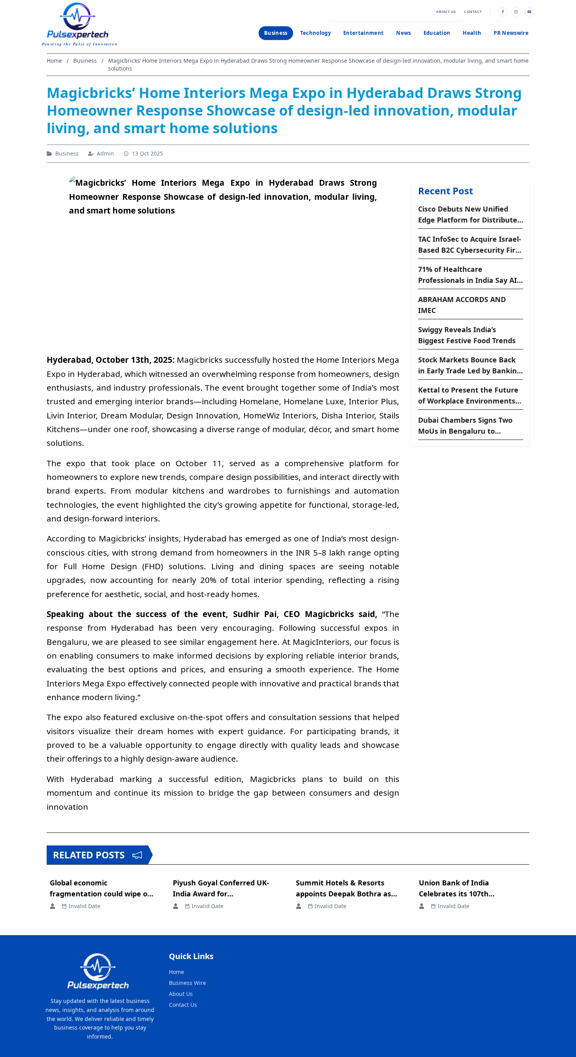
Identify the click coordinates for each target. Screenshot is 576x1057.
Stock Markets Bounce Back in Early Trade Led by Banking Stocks (469, 365)
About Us (181, 993)
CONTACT (473, 11)
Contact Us (183, 1004)
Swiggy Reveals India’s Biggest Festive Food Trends (467, 335)
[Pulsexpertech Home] (79, 20)
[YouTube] (529, 11)
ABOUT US (446, 11)
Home (176, 972)
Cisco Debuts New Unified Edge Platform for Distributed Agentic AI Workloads (470, 214)
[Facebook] (502, 11)
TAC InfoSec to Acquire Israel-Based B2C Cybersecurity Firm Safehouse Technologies (470, 244)
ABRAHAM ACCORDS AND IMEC (462, 305)
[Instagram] (516, 11)
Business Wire (187, 982)
